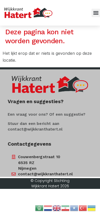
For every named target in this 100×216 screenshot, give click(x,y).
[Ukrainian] (91, 207)
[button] (96, 13)
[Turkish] (83, 207)
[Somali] (74, 207)
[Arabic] (39, 207)
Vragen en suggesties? (36, 101)
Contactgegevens (29, 144)
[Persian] (65, 207)
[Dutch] (48, 207)
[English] (57, 207)
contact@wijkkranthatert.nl (35, 129)
